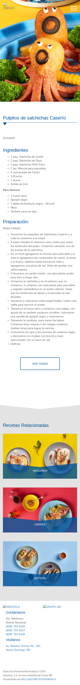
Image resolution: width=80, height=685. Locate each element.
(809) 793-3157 (15, 630)
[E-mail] (35, 137)
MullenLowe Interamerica (38, 679)
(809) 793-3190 (15, 634)
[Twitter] (27, 137)
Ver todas (40, 363)
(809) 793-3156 (15, 626)
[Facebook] (19, 137)
